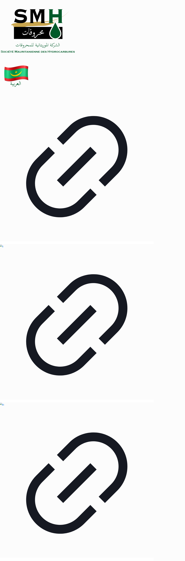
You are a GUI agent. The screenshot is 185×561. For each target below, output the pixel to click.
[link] (77, 154)
